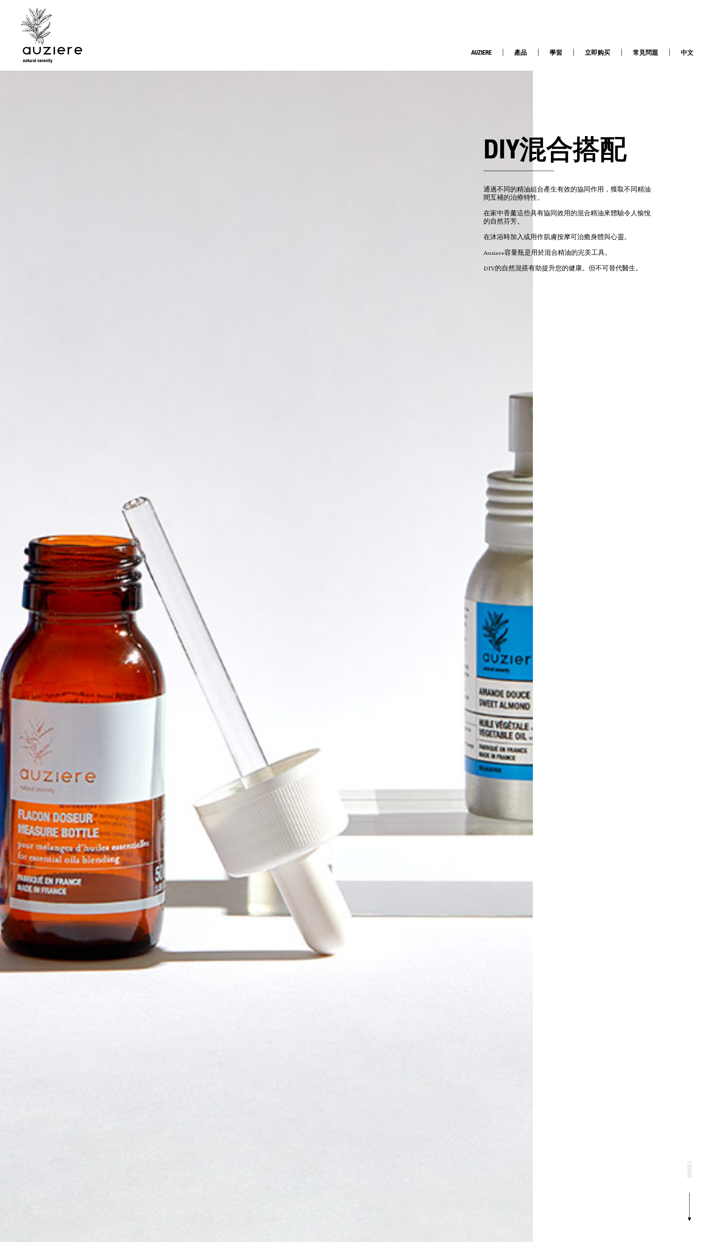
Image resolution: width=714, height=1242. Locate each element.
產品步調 (485, 66)
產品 (520, 52)
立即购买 (597, 52)
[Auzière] (51, 35)
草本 (559, 72)
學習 (556, 52)
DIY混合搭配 (562, 63)
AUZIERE (481, 52)
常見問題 (645, 52)
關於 (480, 60)
